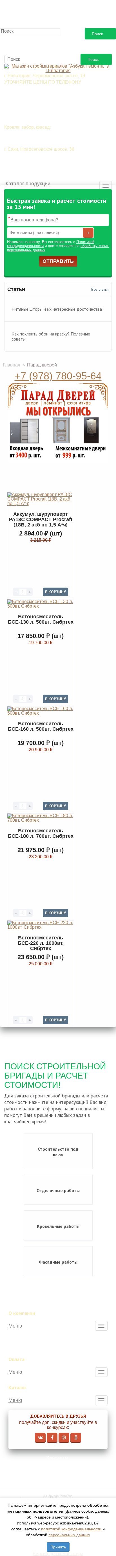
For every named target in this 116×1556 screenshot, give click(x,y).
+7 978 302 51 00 (30, 113)
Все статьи (100, 289)
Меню (15, 1326)
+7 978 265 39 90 (30, 103)
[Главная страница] (58, 68)
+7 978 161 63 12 (30, 93)
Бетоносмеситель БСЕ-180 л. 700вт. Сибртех (40, 833)
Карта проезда (62, 1474)
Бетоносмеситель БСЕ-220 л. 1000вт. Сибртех (41, 943)
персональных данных (69, 1535)
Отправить (58, 261)
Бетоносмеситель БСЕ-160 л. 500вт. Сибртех (40, 726)
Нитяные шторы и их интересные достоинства (57, 309)
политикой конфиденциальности (71, 1529)
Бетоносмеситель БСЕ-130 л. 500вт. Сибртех (40, 619)
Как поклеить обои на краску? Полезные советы (51, 336)
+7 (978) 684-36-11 (31, 160)
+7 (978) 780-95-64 (58, 376)
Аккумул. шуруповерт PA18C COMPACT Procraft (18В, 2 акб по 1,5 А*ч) (40, 519)
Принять (58, 1547)
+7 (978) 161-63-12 (60, 1466)
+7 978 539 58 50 (30, 138)
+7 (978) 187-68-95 (31, 170)
